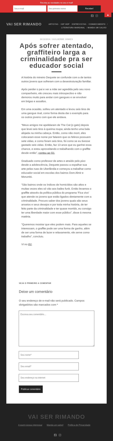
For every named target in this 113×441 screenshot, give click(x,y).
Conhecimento (97, 24)
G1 (30, 244)
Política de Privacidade (79, 425)
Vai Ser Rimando (24, 24)
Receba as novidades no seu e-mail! (56, 3)
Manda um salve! (97, 28)
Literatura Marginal (73, 28)
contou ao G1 (46, 152)
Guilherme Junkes (62, 39)
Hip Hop (65, 24)
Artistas (53, 24)
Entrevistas (79, 24)
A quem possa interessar (30, 425)
